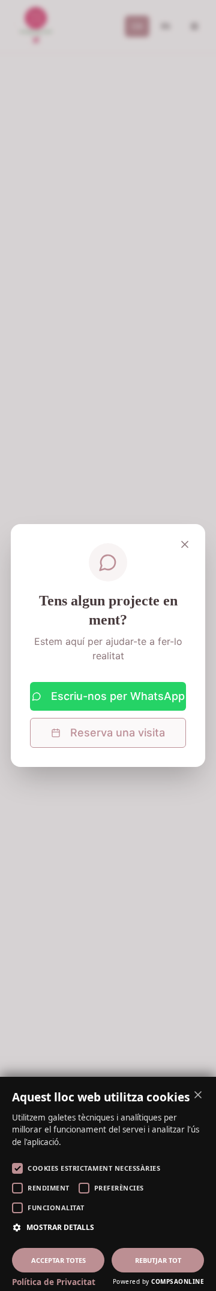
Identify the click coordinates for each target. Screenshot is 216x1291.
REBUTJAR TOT (158, 1260)
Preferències (119, 1187)
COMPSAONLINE (177, 1281)
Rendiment (49, 1187)
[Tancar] (185, 544)
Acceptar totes (58, 1260)
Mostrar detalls (60, 1227)
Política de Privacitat (53, 1282)
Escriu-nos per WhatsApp (118, 696)
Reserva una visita (117, 732)
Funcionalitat (56, 1207)
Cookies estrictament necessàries (94, 1168)
